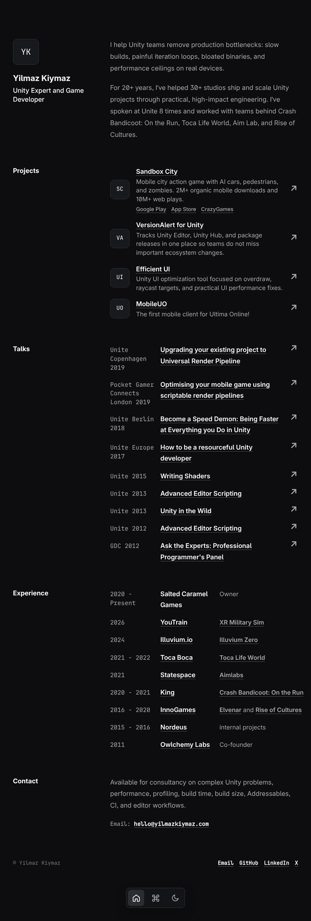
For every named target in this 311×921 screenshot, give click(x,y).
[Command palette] (155, 898)
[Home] (136, 898)
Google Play (151, 209)
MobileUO (151, 304)
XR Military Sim (241, 622)
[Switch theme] (175, 898)
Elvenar (230, 710)
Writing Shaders (185, 476)
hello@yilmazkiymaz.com (171, 824)
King (167, 692)
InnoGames (178, 710)
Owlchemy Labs (185, 744)
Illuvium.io (176, 639)
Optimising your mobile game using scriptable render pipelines (215, 389)
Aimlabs (231, 675)
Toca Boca (176, 657)
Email (226, 862)
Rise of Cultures (279, 710)
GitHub (248, 862)
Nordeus (173, 727)
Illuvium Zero (238, 640)
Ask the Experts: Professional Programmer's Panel (206, 551)
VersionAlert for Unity (170, 225)
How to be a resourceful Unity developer (206, 452)
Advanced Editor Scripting (201, 493)
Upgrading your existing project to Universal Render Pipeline (213, 355)
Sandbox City (157, 171)
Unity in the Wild (185, 511)
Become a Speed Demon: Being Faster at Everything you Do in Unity (219, 424)
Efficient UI (153, 269)
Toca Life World (242, 657)
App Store (183, 209)
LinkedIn (276, 862)
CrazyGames (217, 209)
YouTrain (173, 622)
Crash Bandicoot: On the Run (261, 692)
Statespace (178, 675)
